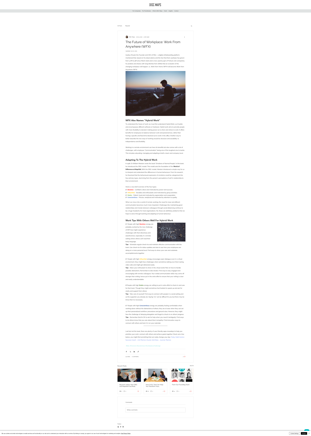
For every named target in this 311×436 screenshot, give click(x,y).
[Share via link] (138, 351)
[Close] (309, 433)
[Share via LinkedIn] (134, 351)
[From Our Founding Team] (181, 375)
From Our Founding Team (181, 384)
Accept (304, 433)
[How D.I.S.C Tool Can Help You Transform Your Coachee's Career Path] (155, 375)
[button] (136, 11)
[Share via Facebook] (126, 351)
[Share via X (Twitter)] (130, 351)
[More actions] (184, 37)
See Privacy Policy (126, 433)
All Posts (119, 25)
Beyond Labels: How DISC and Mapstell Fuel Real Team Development (128, 385)
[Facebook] (120, 427)
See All (192, 365)
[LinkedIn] (118, 427)
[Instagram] (123, 427)
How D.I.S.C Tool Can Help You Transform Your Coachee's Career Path (154, 385)
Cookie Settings (295, 433)
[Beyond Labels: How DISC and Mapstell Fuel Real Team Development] (129, 375)
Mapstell (127, 25)
